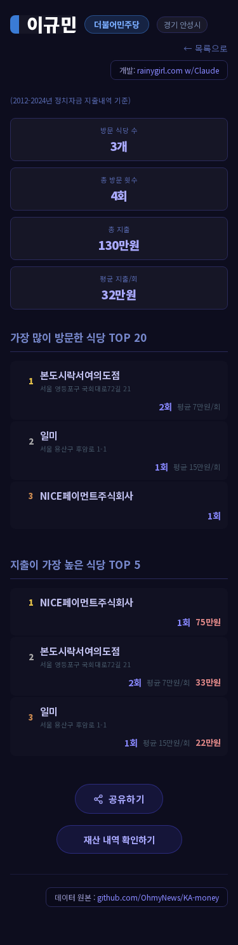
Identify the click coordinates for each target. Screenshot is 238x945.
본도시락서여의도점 (80, 375)
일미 (49, 435)
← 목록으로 (205, 48)
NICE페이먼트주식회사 (86, 495)
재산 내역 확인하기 (119, 839)
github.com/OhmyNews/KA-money (158, 897)
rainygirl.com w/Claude (178, 70)
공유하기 (127, 798)
